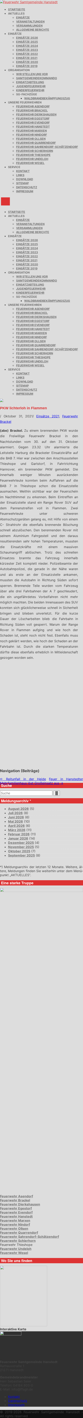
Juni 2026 (16, 817)
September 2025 (21, 855)
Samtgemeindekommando (36, 78)
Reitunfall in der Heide (23, 779)
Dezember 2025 (21, 843)
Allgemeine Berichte (32, 29)
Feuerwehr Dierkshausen (36, 114)
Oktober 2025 (19, 851)
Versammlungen (29, 25)
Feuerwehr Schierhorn (34, 151)
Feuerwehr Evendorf (33, 122)
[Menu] (5, 201)
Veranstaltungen (30, 21)
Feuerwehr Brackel (32, 110)
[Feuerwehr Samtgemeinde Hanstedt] (29, 2)
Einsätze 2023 (27, 50)
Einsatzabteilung (30, 82)
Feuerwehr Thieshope (33, 155)
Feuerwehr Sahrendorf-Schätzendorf (47, 146)
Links (20, 175)
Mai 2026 (15, 821)
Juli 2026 (15, 813)
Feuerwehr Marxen (31, 130)
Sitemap (22, 183)
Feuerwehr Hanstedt (33, 126)
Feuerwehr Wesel (30, 163)
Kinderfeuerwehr (30, 90)
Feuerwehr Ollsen (31, 138)
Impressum (24, 191)
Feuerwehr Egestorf (33, 118)
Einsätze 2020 (27, 62)
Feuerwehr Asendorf (33, 106)
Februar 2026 (19, 834)
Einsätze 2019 (26, 66)
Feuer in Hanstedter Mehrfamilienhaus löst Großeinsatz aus (41, 781)
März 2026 (16, 830)
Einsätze (23, 17)
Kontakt (23, 171)
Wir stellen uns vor (32, 74)
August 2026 (18, 809)
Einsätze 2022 (27, 54)
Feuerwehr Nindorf (31, 134)
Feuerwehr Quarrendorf (36, 142)
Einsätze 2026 (27, 37)
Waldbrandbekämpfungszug (47, 98)
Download (24, 179)
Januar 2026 (18, 838)
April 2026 (16, 826)
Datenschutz (26, 187)
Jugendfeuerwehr (31, 86)
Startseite (16, 9)
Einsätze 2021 (26, 58)
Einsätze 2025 (27, 41)
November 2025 (21, 847)
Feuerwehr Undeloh (32, 159)
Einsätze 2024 (27, 45)
